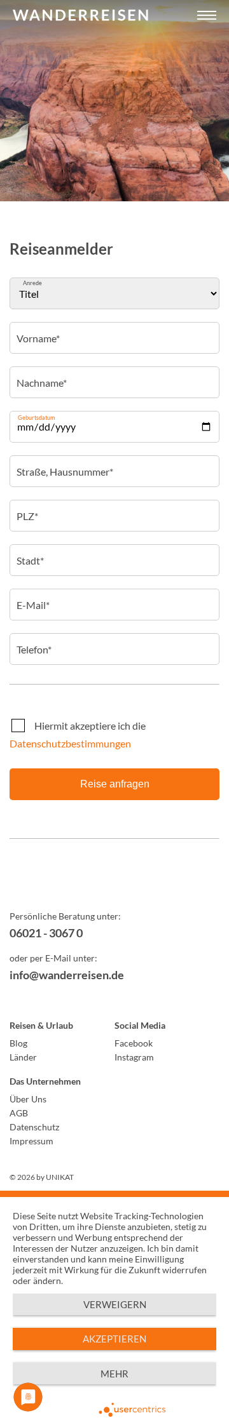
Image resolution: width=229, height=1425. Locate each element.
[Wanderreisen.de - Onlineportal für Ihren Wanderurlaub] (114, 883)
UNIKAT (60, 1177)
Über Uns (28, 1099)
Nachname (41, 374)
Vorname (38, 329)
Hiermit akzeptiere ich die (78, 734)
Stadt (29, 552)
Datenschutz (34, 1126)
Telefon (34, 641)
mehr (114, 1373)
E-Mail (32, 596)
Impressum (31, 1140)
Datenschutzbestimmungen (70, 743)
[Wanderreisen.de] (80, 16)
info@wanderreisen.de (67, 975)
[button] (206, 16)
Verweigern (114, 1304)
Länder (23, 1057)
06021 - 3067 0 (46, 933)
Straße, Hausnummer (64, 463)
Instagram (134, 1057)
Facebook (133, 1043)
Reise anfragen (114, 784)
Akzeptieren (114, 1338)
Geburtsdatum (36, 417)
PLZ (27, 507)
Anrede (32, 283)
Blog (18, 1043)
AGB (19, 1112)
